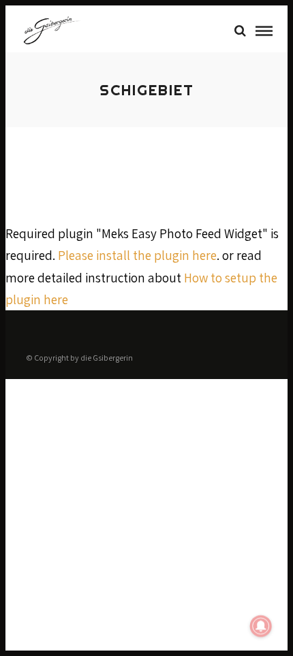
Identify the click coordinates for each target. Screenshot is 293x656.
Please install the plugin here (137, 255)
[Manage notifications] (261, 626)
